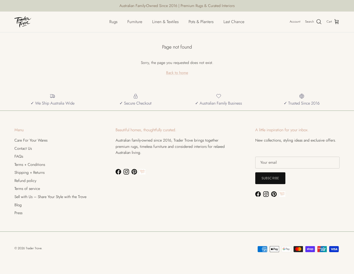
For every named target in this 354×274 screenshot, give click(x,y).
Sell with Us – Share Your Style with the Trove (50, 196)
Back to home (177, 72)
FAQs (18, 156)
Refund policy (25, 180)
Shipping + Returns (29, 172)
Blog (18, 205)
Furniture (134, 22)
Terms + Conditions (29, 164)
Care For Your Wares (30, 140)
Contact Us (23, 148)
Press (18, 213)
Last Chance (233, 22)
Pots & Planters (201, 22)
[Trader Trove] (22, 21)
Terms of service (27, 188)
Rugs (113, 22)
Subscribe (270, 178)
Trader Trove (33, 248)
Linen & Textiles (165, 22)
